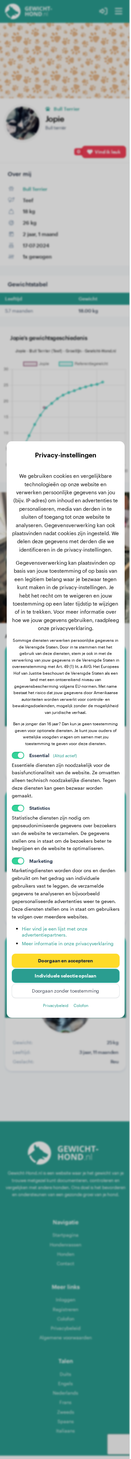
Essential (53, 755)
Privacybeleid (56, 1005)
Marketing (41, 861)
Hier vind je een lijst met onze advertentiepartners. (54, 932)
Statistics (39, 808)
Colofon (81, 1005)
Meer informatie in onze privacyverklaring (68, 943)
